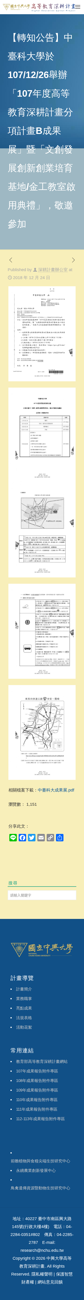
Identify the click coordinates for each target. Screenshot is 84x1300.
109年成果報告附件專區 (37, 1090)
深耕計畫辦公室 (53, 269)
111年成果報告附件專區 (36, 1109)
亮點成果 (24, 1008)
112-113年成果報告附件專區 (40, 1119)
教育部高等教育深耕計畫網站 (42, 1061)
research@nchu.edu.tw (42, 1250)
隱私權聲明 (42, 1274)
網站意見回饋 (50, 1282)
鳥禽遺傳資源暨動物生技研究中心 (40, 1188)
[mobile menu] (78, 7)
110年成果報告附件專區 (37, 1100)
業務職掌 (24, 998)
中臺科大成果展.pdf (56, 790)
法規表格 (24, 1018)
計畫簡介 (24, 989)
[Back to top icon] (74, 1290)
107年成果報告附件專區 (37, 1071)
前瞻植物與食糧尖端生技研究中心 (40, 1161)
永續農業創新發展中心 (36, 1170)
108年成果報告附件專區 (37, 1080)
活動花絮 (24, 1027)
